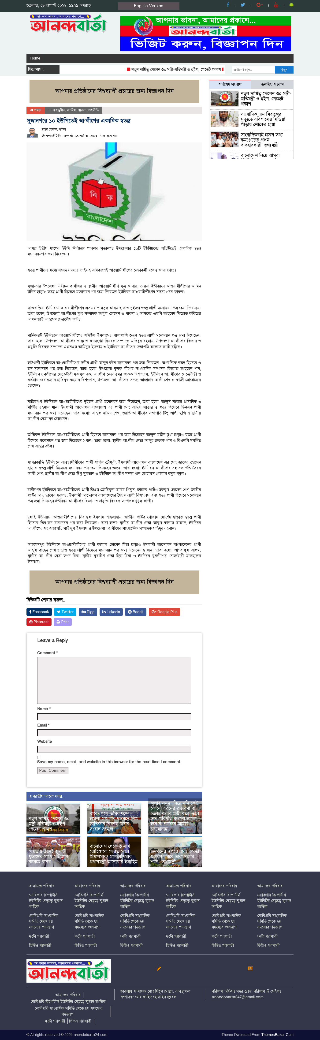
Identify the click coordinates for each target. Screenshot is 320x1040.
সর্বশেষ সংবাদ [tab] (230, 84)
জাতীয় (71, 110)
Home (35, 58)
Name (44, 708)
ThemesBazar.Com (277, 1035)
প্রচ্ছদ (37, 110)
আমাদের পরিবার (41, 885)
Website (44, 741)
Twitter (67, 612)
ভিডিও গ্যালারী (40, 945)
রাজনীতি (93, 110)
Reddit (138, 612)
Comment (47, 652)
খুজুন (284, 69)
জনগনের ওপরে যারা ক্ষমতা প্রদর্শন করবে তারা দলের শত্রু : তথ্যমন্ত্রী (175, 857)
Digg (90, 612)
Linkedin (113, 612)
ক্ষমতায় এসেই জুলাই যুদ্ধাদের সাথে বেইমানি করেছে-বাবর (48, 857)
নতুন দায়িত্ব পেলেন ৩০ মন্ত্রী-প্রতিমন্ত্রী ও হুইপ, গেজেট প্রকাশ (164, 69)
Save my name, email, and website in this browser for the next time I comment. (109, 761)
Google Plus (166, 612)
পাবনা (82, 110)
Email (43, 725)
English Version (148, 5)
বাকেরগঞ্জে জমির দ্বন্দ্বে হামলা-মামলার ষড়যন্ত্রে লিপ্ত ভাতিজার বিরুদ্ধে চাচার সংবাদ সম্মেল (114, 821)
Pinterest (41, 622)
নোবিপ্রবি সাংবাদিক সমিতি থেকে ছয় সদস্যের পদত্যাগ (43, 921)
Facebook (40, 612)
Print (64, 622)
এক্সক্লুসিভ (58, 110)
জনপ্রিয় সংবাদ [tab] (272, 84)
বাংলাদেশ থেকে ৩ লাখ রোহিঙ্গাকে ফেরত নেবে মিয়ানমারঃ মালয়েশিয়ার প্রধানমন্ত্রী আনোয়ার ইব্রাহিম (114, 854)
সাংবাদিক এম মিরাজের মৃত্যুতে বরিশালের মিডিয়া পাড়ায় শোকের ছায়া (263, 119)
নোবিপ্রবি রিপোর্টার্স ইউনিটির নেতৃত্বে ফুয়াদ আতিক (46, 901)
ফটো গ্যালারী (39, 936)
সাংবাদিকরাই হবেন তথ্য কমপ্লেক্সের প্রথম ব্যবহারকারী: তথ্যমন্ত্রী (262, 140)
